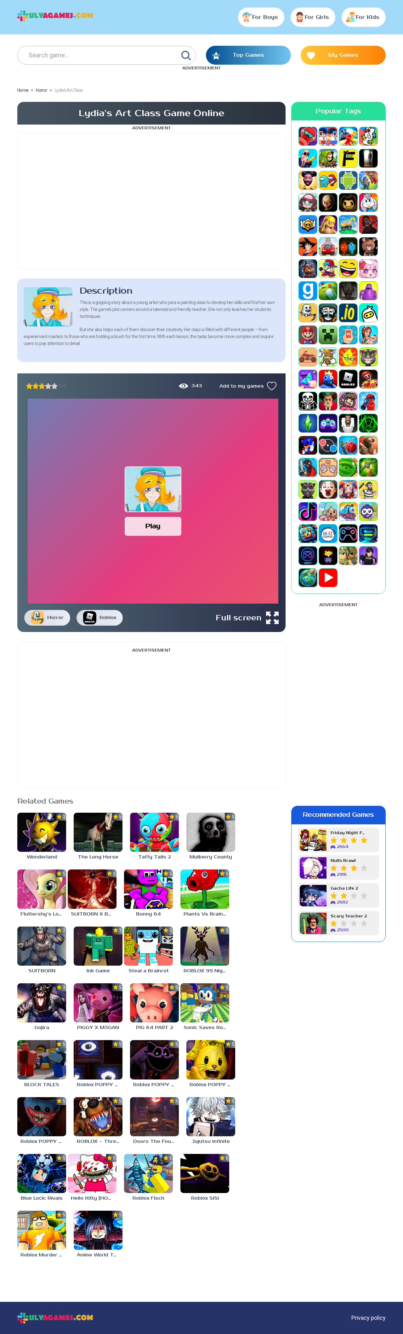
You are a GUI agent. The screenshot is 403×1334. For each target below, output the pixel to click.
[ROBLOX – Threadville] (98, 1116)
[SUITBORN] (41, 946)
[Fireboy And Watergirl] (348, 246)
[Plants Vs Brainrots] (204, 889)
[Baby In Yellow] (328, 202)
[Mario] (308, 335)
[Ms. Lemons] (348, 357)
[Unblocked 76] (308, 533)
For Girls (317, 17)
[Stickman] (308, 467)
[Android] (348, 180)
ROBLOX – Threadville (99, 1141)
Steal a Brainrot (148, 971)
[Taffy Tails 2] (154, 832)
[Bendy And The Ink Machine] (348, 202)
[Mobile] (348, 335)
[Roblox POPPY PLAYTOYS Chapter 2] (210, 1059)
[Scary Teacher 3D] (328, 401)
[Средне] (42, 386)
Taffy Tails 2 (154, 857)
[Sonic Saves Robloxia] (204, 1002)
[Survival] (368, 467)
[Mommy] (368, 335)
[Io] (348, 313)
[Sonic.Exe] (308, 445)
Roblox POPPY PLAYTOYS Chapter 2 (212, 1084)
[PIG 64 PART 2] (154, 1002)
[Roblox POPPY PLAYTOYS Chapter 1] (41, 1116)
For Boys (265, 17)
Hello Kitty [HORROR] (93, 1198)
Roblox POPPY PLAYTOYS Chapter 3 (156, 1084)
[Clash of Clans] (328, 224)
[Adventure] (328, 158)
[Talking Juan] (308, 489)
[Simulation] (328, 423)
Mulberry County (211, 857)
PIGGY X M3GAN (98, 1027)
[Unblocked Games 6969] (368, 533)
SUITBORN (41, 971)
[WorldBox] (308, 578)
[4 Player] (368, 136)
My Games (343, 55)
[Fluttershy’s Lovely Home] (41, 889)
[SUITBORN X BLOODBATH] (92, 889)
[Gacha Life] (368, 269)
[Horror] (308, 313)
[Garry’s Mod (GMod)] (308, 291)
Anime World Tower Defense (99, 1255)
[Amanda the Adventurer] (308, 180)
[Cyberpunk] (368, 224)
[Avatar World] (308, 202)
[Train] (348, 511)
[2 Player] (328, 136)
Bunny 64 (148, 914)
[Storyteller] (328, 467)
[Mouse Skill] (328, 357)
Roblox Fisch (148, 1198)
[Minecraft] (328, 335)
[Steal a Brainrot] (148, 946)
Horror (55, 617)
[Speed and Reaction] (328, 445)
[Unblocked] (368, 511)
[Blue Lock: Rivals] (41, 1173)
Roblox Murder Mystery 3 (43, 1255)
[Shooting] (368, 401)
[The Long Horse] (98, 832)
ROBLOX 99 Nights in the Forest (206, 971)
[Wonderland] (41, 832)
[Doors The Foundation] (154, 1116)
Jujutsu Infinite (211, 1141)
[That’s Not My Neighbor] (328, 489)
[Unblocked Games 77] (308, 556)
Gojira (41, 1027)
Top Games (248, 55)
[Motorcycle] (308, 357)
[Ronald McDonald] (368, 379)
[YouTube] (328, 578)
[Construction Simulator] (348, 224)
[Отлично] (54, 386)
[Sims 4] (308, 423)
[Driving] (328, 246)
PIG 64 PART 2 (154, 1027)
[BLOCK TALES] (41, 1059)
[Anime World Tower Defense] (98, 1230)
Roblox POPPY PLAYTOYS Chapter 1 (43, 1141)
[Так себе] (35, 386)
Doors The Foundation (156, 1141)
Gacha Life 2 (344, 888)
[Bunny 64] (148, 889)
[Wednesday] (368, 556)
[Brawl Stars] (308, 224)
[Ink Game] (98, 946)
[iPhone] (368, 313)
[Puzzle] (308, 379)
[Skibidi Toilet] (348, 423)
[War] (348, 556)
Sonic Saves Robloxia (206, 1027)
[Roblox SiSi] (204, 1173)
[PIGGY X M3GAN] (98, 1002)
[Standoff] (368, 445)
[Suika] (348, 467)
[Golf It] (328, 291)
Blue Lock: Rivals (42, 1198)
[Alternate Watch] (368, 158)
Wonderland (42, 857)
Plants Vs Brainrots (206, 914)
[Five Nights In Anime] (368, 246)
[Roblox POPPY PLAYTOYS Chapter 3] (154, 1059)
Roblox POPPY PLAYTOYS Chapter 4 (99, 1084)
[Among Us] (328, 180)
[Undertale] (328, 556)
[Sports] (348, 445)
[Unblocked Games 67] (348, 533)
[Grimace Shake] (368, 291)
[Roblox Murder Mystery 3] (41, 1230)
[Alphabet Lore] (348, 158)
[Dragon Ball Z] (308, 246)
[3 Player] (348, 136)
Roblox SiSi (205, 1198)
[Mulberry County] (210, 832)
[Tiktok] (308, 511)
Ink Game (98, 971)
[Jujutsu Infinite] (210, 1116)
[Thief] (368, 489)
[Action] (308, 158)
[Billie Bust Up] (368, 202)
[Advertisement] (151, 200)
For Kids (367, 17)
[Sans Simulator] (308, 401)
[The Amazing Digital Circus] (348, 489)
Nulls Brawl (343, 860)
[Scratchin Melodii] (348, 401)
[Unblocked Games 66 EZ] (328, 533)
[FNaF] (308, 269)
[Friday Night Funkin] (328, 269)
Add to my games (241, 386)
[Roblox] (348, 379)
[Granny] (348, 291)
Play (152, 526)
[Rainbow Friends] (328, 379)
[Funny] (348, 269)
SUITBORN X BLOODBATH (93, 914)
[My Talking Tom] (368, 357)
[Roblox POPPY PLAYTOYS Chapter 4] (98, 1059)
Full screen (239, 618)
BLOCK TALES (41, 1084)
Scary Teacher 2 (349, 916)
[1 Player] (308, 136)
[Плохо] (29, 386)
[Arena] (368, 180)
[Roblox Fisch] (148, 1173)
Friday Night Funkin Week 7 (349, 833)
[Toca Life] (328, 511)
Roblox (107, 617)
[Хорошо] (48, 386)
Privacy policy (368, 1317)
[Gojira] (41, 1002)
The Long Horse (98, 857)
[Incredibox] (328, 313)
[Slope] (368, 423)
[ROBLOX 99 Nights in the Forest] (204, 946)
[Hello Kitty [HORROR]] (92, 1173)
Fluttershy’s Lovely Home (43, 914)
